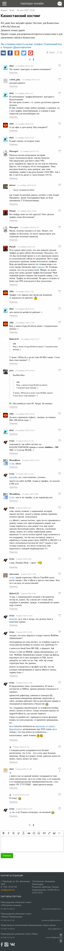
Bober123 (14, 339)
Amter (12, 185)
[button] (3, 833)
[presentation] (3, 833)
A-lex (11, 440)
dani (11, 769)
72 (60, 52)
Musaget (13, 151)
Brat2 (12, 10)
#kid (11, 65)
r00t (11, 123)
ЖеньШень (14, 460)
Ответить (13, 72)
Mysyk (12, 210)
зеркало (40, 266)
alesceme (14, 574)
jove (11, 370)
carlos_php (14, 79)
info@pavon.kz (8, 889)
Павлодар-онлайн (32, 3)
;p (10, 746)
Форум (4, 10)
